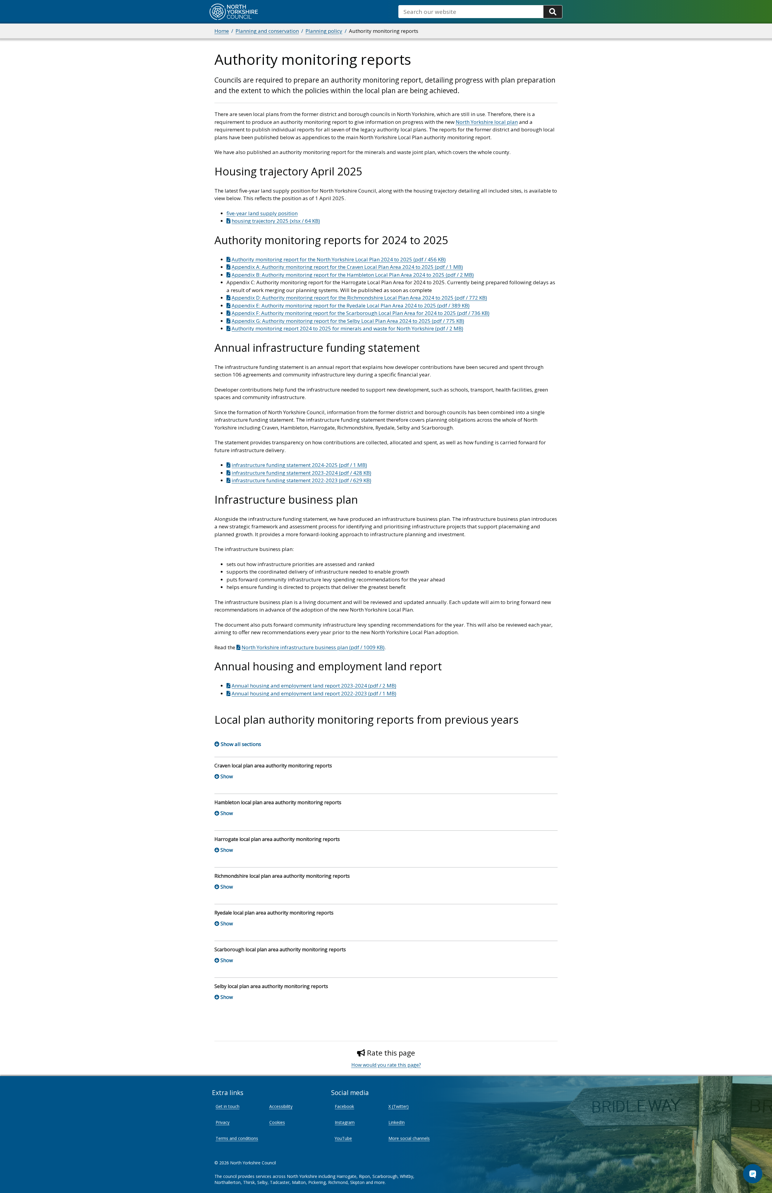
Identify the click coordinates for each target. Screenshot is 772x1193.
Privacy (222, 1122)
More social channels (409, 1138)
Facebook (344, 1106)
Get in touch (227, 1106)
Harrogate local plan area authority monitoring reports (277, 839)
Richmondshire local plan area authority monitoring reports (282, 876)
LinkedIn (396, 1122)
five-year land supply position (262, 213)
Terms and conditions (237, 1138)
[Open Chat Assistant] (752, 1173)
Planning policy (323, 30)
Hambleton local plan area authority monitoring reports (277, 802)
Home (221, 30)
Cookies (277, 1122)
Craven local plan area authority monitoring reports (273, 765)
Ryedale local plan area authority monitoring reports (274, 912)
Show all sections (241, 744)
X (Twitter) (398, 1106)
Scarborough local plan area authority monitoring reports (280, 949)
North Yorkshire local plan (487, 121)
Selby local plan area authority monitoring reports (271, 986)
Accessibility (281, 1106)
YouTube (343, 1138)
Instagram (345, 1122)
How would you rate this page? (386, 1065)
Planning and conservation (267, 30)
